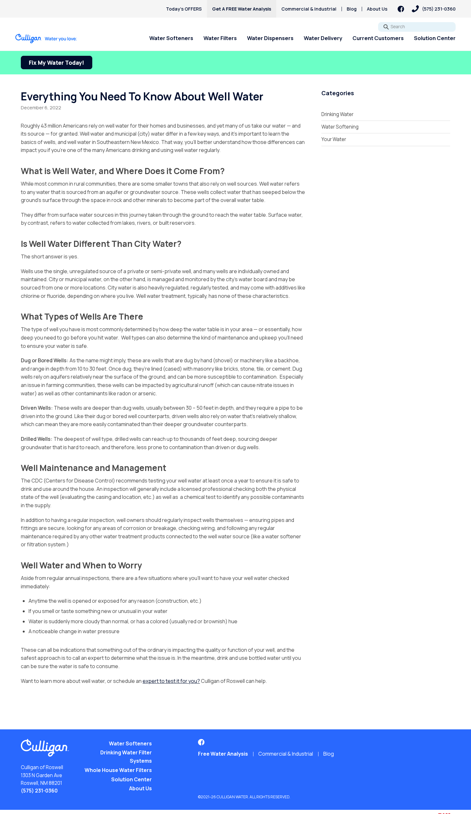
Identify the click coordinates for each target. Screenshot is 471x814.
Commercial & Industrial (308, 9)
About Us (377, 9)
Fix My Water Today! (56, 62)
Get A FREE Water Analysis (241, 9)
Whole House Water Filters (118, 770)
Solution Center (435, 38)
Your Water (333, 139)
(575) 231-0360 (39, 790)
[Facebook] (401, 9)
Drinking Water (337, 114)
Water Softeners (171, 38)
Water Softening (340, 126)
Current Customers (378, 38)
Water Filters (220, 38)
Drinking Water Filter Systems (126, 756)
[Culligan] (46, 38)
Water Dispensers (270, 38)
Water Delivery (323, 38)
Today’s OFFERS (184, 9)
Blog (352, 9)
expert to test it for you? (171, 680)
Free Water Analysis (223, 753)
